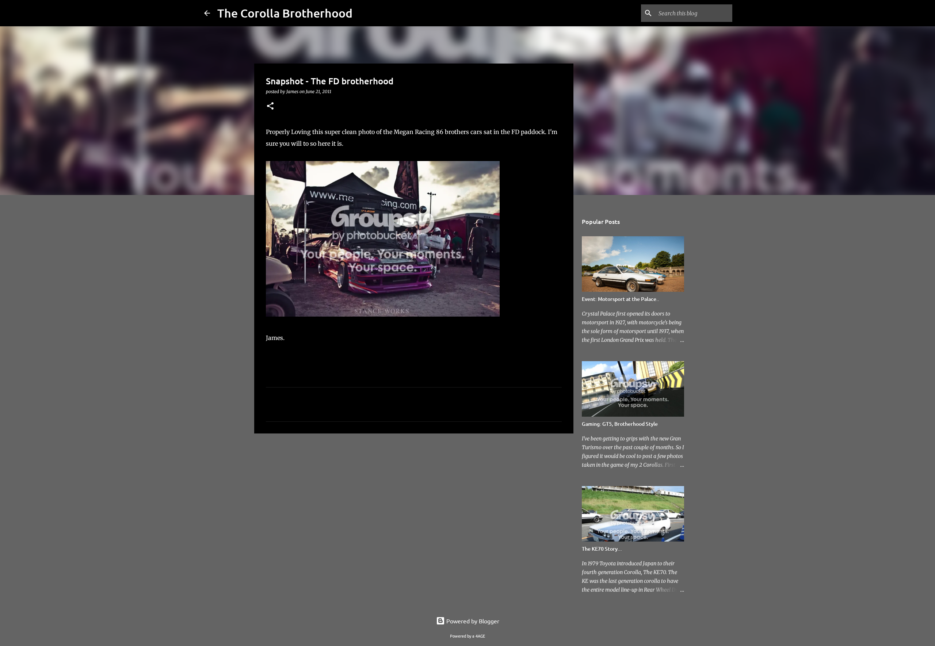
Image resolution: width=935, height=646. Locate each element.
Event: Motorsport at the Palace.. (620, 298)
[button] (270, 106)
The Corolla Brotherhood (284, 13)
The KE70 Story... (602, 548)
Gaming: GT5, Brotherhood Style (620, 423)
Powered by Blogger (472, 620)
